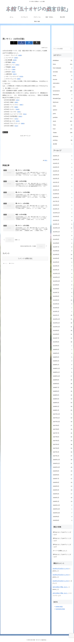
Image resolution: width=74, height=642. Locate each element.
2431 (17, 64)
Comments (60, 609)
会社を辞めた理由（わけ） (60, 587)
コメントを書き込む (25, 258)
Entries (59, 606)
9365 (16, 57)
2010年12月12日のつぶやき (61, 574)
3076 (17, 121)
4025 (13, 71)
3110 (16, 126)
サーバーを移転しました (60, 550)
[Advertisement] (25, 31)
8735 (21, 76)
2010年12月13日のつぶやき (61, 568)
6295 (14, 60)
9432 (20, 116)
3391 (18, 111)
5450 (13, 62)
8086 (16, 107)
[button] (36, 42)
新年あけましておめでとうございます (62, 533)
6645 (17, 109)
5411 (24, 114)
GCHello (6, 132)
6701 (16, 118)
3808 (18, 79)
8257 (14, 74)
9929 (13, 67)
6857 (21, 104)
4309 (19, 55)
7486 (13, 69)
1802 (16, 102)
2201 (17, 100)
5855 (22, 123)
